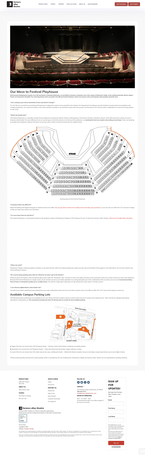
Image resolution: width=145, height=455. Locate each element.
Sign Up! (116, 443)
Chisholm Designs (29, 429)
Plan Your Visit (22, 398)
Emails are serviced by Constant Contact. (115, 437)
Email (110, 400)
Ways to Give (51, 393)
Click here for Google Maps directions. (121, 218)
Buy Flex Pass (121, 4)
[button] (43, 4)
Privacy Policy (22, 425)
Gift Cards (21, 383)
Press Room (51, 384)
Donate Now (51, 390)
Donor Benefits (52, 396)
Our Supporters (52, 401)
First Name (111, 408)
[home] (13, 4)
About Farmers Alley (24, 389)
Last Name (111, 416)
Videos (49, 382)
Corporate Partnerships (54, 399)
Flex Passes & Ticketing (25, 396)
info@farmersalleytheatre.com (86, 393)
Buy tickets (134, 4)
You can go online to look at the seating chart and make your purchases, (78, 207)
